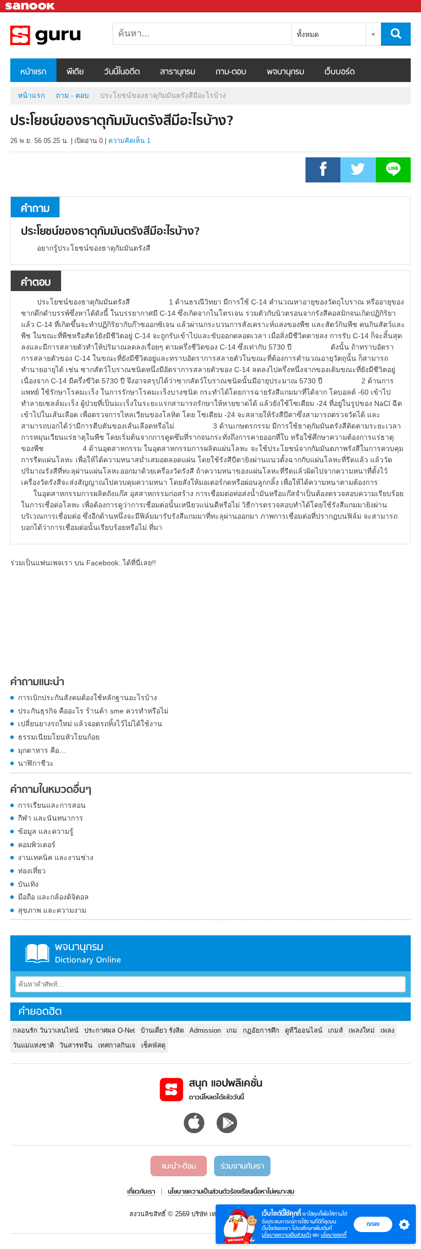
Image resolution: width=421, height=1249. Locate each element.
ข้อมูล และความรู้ (45, 831)
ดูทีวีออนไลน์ (303, 1030)
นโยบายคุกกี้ (334, 1235)
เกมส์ (335, 1030)
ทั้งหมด (308, 34)
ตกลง (373, 1224)
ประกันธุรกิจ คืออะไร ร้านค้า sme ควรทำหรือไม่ (93, 711)
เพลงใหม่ (362, 1030)
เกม (231, 1030)
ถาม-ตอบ (231, 72)
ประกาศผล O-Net (109, 1030)
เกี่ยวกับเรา (141, 1192)
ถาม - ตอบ (72, 95)
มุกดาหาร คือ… (42, 750)
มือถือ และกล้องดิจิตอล (53, 897)
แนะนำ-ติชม (179, 1166)
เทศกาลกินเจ (117, 1045)
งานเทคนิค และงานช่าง (55, 857)
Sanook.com (30, 6)
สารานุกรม (177, 72)
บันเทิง (28, 884)
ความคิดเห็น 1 (129, 141)
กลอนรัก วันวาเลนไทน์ (46, 1030)
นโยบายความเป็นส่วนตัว (286, 1235)
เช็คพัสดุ (153, 1045)
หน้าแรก (33, 72)
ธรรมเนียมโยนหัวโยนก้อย (59, 737)
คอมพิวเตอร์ (36, 845)
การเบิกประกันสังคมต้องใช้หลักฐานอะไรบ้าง (87, 697)
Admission (205, 1030)
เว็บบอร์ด (339, 72)
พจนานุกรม (285, 72)
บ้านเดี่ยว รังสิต (162, 1030)
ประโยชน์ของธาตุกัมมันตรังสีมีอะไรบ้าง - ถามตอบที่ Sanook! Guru (64, 35)
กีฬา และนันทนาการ (50, 818)
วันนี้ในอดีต (122, 72)
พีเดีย (75, 72)
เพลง (387, 1030)
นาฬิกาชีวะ (36, 763)
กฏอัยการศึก (261, 1030)
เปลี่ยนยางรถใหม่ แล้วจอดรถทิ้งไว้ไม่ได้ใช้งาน (90, 724)
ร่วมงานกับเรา (242, 1166)
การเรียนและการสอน (52, 805)
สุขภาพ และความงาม (52, 910)
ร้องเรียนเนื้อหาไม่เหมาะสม (262, 1192)
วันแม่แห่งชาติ (33, 1045)
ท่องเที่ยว (32, 871)
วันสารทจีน (76, 1045)
